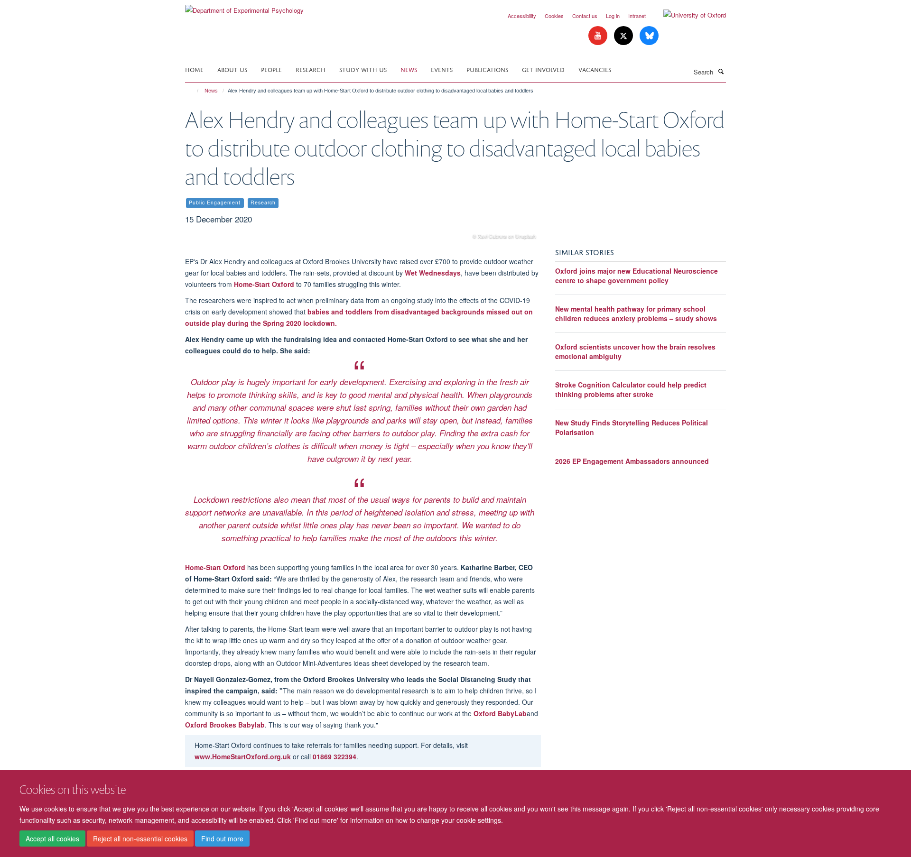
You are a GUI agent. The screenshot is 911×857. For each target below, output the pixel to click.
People (271, 69)
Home (194, 69)
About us (232, 69)
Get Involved (543, 69)
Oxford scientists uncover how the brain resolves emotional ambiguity (635, 351)
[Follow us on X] (624, 35)
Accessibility (522, 15)
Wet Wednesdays (433, 272)
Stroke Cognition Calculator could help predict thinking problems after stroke (630, 389)
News (408, 69)
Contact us (584, 15)
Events (442, 69)
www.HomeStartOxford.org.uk (243, 756)
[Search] (721, 71)
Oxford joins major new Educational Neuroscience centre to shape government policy (636, 275)
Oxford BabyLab (500, 713)
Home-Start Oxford (264, 284)
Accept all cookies (52, 838)
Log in (613, 15)
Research (310, 69)
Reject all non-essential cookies (140, 838)
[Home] (193, 90)
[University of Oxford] (687, 15)
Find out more (222, 838)
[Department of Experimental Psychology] (244, 6)
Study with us (363, 69)
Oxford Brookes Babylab (225, 724)
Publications (487, 69)
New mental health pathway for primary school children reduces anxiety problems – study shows (636, 313)
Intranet (637, 15)
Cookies (554, 15)
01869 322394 (334, 756)
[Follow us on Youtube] (598, 35)
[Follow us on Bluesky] (649, 35)
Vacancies (594, 69)
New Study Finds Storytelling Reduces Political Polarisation (631, 427)
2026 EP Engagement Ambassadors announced (632, 461)
